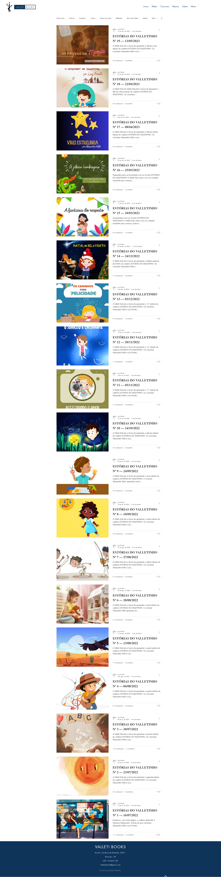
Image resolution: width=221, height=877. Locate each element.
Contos (92, 18)
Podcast (71, 18)
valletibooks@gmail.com (110, 865)
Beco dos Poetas (132, 18)
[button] (162, 18)
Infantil (145, 18)
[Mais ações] (160, 30)
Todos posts (60, 18)
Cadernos (82, 18)
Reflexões (119, 18)
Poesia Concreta (105, 18)
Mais (154, 18)
